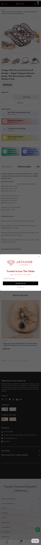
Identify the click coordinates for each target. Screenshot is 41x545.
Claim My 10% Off (20, 283)
